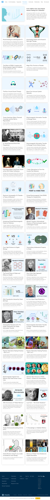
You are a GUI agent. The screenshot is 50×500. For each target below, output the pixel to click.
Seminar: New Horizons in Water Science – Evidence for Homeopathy (36, 377)
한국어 (39, 487)
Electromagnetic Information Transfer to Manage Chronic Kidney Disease (37, 144)
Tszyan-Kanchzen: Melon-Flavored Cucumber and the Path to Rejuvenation (12, 119)
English (39, 478)
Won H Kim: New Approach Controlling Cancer (34, 274)
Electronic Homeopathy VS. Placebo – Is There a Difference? (13, 196)
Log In (26, 478)
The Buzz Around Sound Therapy (12, 91)
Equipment (4, 481)
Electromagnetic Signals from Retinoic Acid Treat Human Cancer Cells (12, 378)
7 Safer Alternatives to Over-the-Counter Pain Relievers (36, 170)
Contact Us (22, 478)
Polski (39, 485)
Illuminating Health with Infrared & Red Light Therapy (36, 40)
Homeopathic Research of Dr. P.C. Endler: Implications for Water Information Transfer (12, 326)
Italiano (39, 484)
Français (39, 481)
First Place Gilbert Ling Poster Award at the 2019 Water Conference (13, 170)
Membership (4, 483)
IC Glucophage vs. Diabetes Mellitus (36, 428)
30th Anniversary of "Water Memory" (13, 403)
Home (3, 476)
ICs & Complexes (5, 478)
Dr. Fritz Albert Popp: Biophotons (35, 299)
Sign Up (27, 476)
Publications (13, 476)
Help (21, 476)
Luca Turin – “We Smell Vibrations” (36, 403)
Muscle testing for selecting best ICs (13, 39)
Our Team (32, 476)
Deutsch (39, 480)
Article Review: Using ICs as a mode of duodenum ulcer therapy (13, 454)
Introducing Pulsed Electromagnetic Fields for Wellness (12, 222)
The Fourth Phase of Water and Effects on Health (11, 274)
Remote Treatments (6, 486)
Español (39, 483)
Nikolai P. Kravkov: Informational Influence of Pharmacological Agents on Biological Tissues (37, 223)
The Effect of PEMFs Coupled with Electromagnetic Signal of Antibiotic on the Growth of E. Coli (13, 67)
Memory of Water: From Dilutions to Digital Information (36, 454)
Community (13, 481)
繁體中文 (40, 488)
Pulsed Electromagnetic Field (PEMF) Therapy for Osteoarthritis (37, 196)
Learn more (32, 498)
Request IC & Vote (14, 483)
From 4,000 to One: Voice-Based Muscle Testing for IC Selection (36, 9)
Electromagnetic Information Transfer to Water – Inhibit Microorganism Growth (37, 326)
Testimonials (13, 478)
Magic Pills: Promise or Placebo (35, 65)
